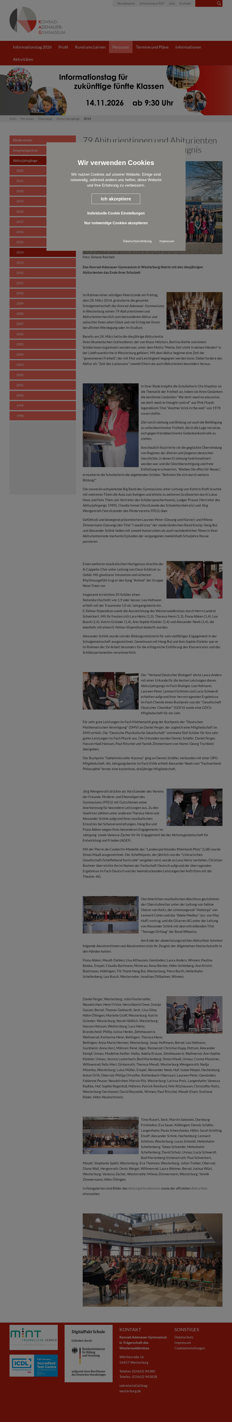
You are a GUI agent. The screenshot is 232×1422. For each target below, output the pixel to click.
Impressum (167, 241)
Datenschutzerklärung (137, 241)
